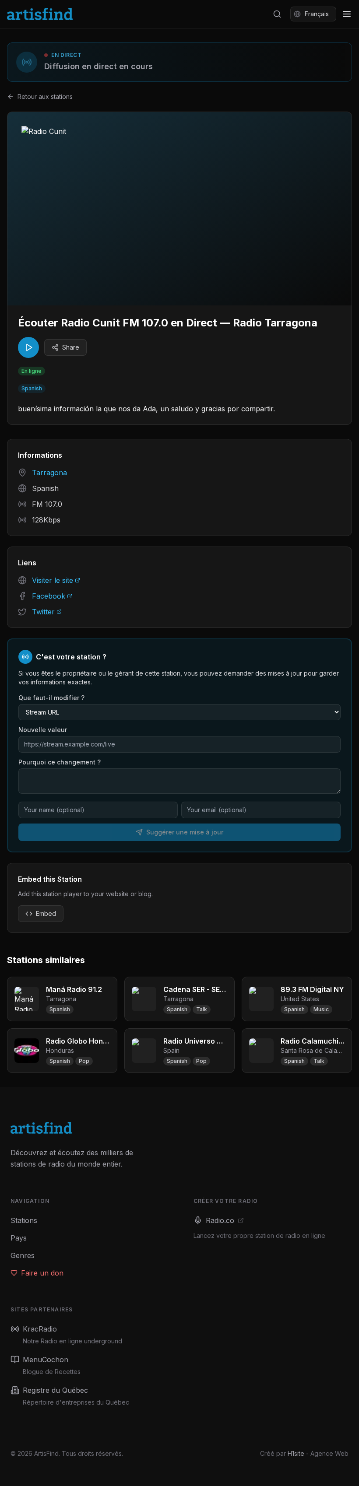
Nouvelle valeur (42, 729)
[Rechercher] (277, 14)
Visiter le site (52, 580)
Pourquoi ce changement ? (59, 762)
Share (70, 347)
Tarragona (49, 472)
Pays (19, 1238)
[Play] (28, 347)
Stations (24, 1220)
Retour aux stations (45, 96)
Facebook (48, 596)
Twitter (43, 611)
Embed (46, 913)
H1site (296, 1453)
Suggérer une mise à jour (184, 832)
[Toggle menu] (346, 14)
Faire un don (42, 1273)
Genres (23, 1255)
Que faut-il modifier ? (51, 697)
